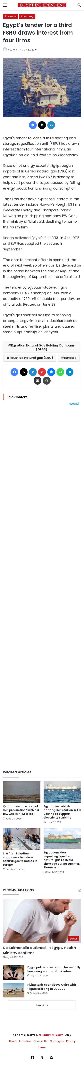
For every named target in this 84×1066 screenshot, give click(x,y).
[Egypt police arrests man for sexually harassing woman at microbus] (13, 972)
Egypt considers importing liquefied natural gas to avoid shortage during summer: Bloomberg (62, 860)
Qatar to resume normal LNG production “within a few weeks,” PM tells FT (21, 810)
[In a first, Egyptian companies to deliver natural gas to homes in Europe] (21, 839)
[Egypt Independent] (42, 5)
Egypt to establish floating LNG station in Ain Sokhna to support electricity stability (62, 811)
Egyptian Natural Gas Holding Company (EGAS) (43, 347)
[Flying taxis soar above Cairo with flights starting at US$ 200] (13, 990)
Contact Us (40, 1041)
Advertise (25, 1041)
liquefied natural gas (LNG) (31, 358)
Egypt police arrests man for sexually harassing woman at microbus (53, 969)
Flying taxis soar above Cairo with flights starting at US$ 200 (51, 987)
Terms (42, 1047)
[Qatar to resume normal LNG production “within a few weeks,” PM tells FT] (21, 792)
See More (42, 1005)
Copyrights (57, 1041)
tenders (70, 358)
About (12, 1041)
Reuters (12, 49)
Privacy (70, 1041)
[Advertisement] (42, 588)
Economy (27, 16)
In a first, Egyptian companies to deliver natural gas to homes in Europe (20, 859)
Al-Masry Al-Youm (50, 1035)
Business (10, 16)
